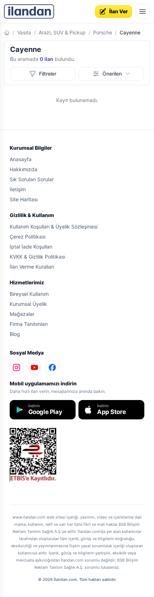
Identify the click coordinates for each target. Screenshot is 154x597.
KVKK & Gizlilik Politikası (37, 257)
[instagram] (16, 367)
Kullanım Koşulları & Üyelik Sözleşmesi (53, 226)
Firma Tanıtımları (29, 324)
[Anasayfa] (7, 32)
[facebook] (52, 367)
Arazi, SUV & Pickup (62, 32)
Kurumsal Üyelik (28, 304)
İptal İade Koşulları (31, 247)
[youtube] (34, 367)
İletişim (18, 189)
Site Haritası (24, 199)
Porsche (102, 32)
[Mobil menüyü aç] (142, 11)
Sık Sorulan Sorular (32, 179)
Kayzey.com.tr (22, 487)
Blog (15, 334)
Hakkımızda (23, 169)
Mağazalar (22, 314)
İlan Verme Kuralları (32, 267)
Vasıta (24, 32)
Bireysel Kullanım (29, 294)
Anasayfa (21, 159)
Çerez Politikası (27, 236)
